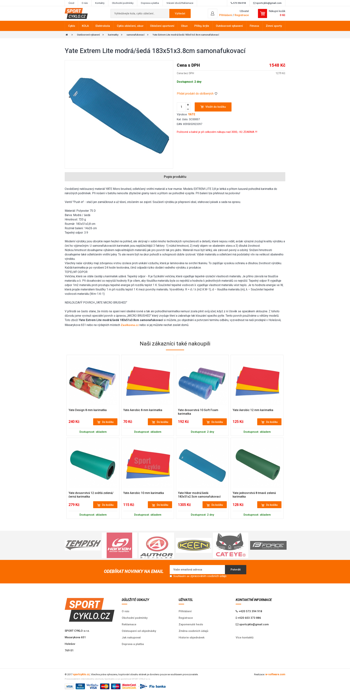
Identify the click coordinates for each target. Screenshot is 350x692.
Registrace (242, 15)
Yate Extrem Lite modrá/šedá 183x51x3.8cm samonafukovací (186, 34)
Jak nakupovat (131, 637)
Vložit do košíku (215, 106)
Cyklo (71, 26)
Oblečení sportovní (162, 26)
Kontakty (99, 3)
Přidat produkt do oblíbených (195, 93)
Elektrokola (103, 26)
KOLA (85, 26)
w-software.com (275, 674)
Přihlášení (185, 611)
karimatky (113, 34)
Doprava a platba (150, 3)
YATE (191, 114)
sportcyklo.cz (81, 674)
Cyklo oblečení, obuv (130, 26)
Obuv (184, 26)
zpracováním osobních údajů (208, 576)
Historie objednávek (192, 637)
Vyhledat (180, 13)
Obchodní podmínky (122, 3)
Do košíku (108, 422)
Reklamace (129, 624)
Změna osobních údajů (193, 631)
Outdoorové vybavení (229, 26)
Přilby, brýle (201, 26)
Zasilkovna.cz (130, 325)
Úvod (71, 3)
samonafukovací (135, 34)
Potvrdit (236, 569)
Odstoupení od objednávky (139, 631)
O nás (85, 3)
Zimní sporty (274, 26)
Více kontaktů (244, 637)
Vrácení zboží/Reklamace (179, 3)
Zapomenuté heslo (191, 624)
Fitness (254, 26)
